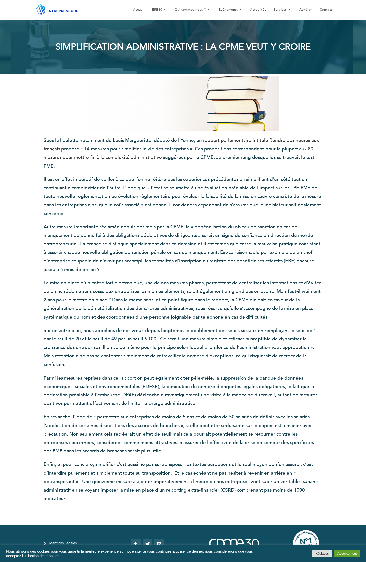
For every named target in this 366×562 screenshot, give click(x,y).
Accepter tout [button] (347, 553)
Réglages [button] (322, 553)
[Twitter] (148, 544)
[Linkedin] (159, 544)
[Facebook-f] (136, 544)
